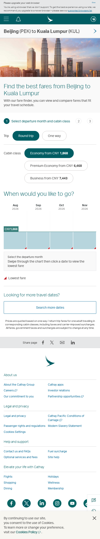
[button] (6, 19)
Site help (53, 457)
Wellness (54, 482)
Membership (56, 488)
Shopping (10, 482)
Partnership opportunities (66, 396)
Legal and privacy (15, 416)
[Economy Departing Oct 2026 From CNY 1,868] (61, 240)
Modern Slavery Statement (65, 426)
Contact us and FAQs (17, 451)
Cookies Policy (28, 532)
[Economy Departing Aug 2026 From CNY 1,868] (15, 240)
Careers (11, 390)
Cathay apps (55, 384)
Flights (8, 476)
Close (94, 2)
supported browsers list (80, 10)
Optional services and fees (20, 457)
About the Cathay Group (19, 384)
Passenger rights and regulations (24, 426)
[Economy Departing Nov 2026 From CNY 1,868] (84, 240)
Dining (8, 488)
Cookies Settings (15, 432)
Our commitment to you (19, 396)
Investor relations (59, 390)
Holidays (53, 476)
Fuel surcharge (57, 451)
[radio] (26, 136)
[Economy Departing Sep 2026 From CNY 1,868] (38, 240)
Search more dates (50, 307)
